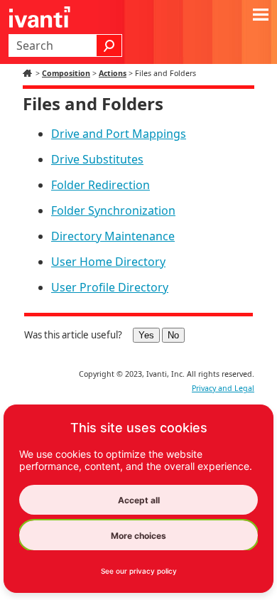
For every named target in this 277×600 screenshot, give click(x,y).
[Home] (29, 73)
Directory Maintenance (113, 236)
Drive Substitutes (97, 159)
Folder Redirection (100, 185)
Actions (112, 73)
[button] (109, 45)
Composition (66, 73)
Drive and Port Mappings (118, 133)
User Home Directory (108, 261)
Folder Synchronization (113, 210)
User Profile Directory (109, 287)
